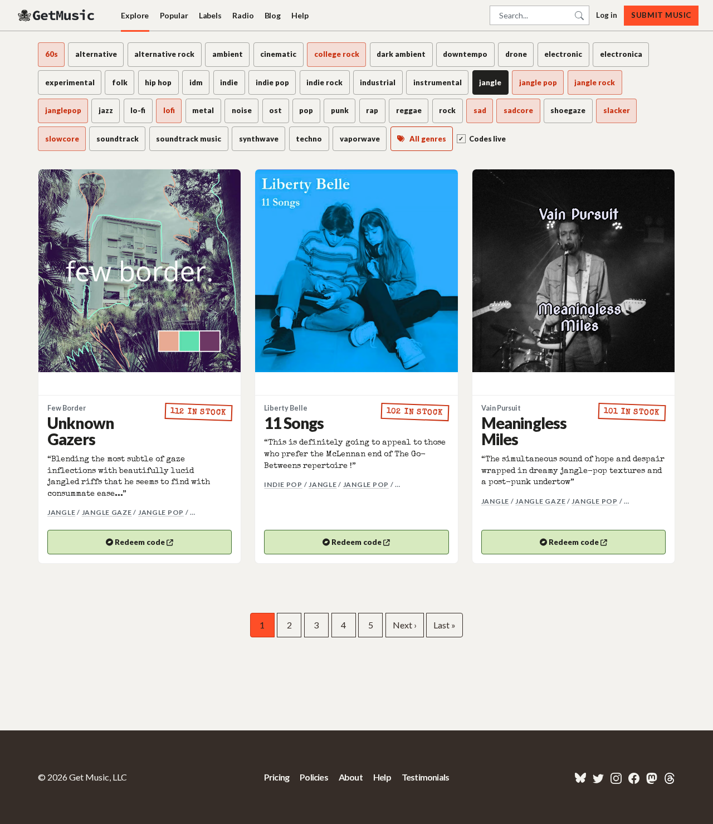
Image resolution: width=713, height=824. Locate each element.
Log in (606, 15)
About (351, 777)
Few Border (66, 408)
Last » (444, 625)
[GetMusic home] (57, 15)
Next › (405, 625)
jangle (61, 512)
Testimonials (425, 777)
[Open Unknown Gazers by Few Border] (139, 270)
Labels (210, 15)
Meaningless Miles (524, 430)
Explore (135, 15)
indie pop (283, 484)
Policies (314, 777)
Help (299, 15)
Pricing (276, 777)
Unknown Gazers (80, 430)
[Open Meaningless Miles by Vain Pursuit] (573, 270)
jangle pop (161, 512)
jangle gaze (107, 512)
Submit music (661, 15)
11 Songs (294, 422)
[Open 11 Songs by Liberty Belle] (356, 270)
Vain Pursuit (501, 408)
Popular (174, 15)
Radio (242, 15)
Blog (273, 15)
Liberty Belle (285, 408)
